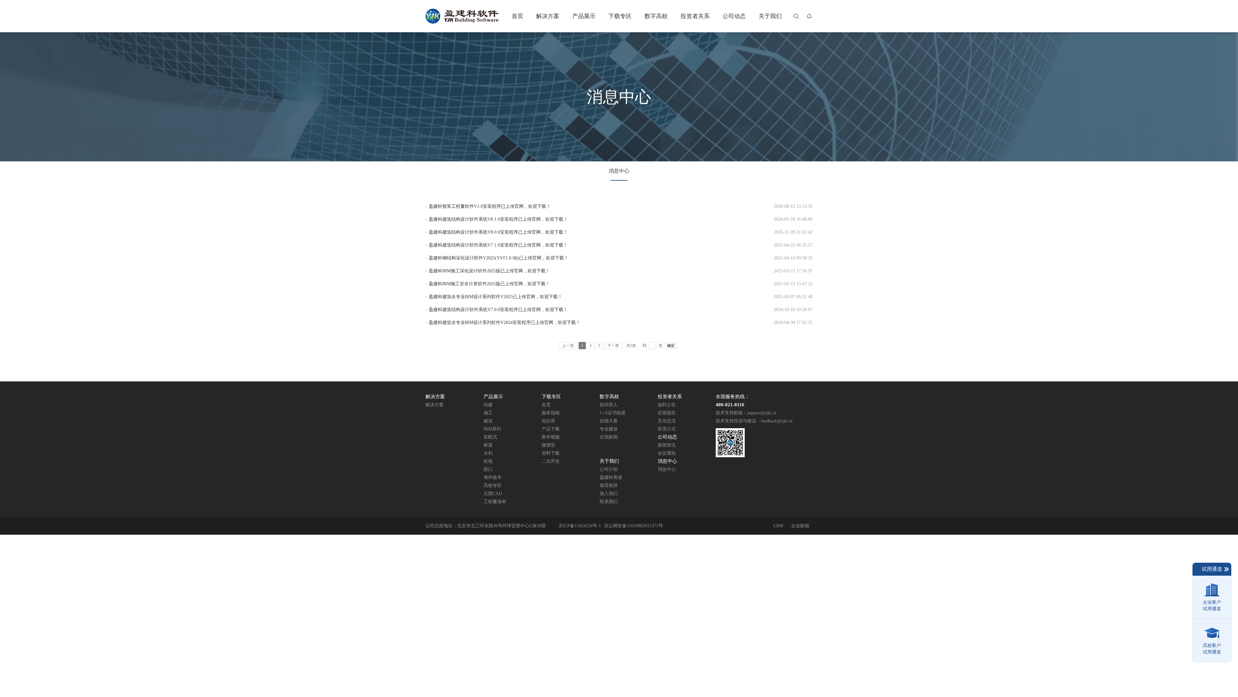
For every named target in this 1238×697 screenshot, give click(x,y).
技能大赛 (609, 421)
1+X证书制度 (613, 412)
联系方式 (667, 429)
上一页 (568, 345)
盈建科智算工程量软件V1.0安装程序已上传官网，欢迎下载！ (490, 206)
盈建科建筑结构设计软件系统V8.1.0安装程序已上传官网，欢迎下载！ (498, 219)
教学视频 (551, 437)
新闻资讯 (667, 445)
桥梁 (488, 445)
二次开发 (551, 461)
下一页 (613, 345)
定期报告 (667, 412)
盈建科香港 (611, 477)
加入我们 (609, 493)
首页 (546, 404)
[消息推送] (809, 16)
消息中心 (619, 171)
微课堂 (548, 445)
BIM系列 (492, 429)
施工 (488, 412)
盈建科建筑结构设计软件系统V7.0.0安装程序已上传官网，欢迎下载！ (498, 309)
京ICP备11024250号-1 (579, 525)
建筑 (488, 421)
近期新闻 (609, 437)
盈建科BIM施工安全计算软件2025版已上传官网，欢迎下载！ (489, 283)
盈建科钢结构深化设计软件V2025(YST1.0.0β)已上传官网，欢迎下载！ (498, 258)
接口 (488, 469)
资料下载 (551, 453)
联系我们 (609, 501)
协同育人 (609, 404)
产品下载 (551, 429)
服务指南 (551, 412)
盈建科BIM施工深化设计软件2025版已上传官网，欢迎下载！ (489, 270)
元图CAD (493, 493)
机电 (488, 461)
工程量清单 (495, 501)
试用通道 (1212, 569)
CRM (778, 525)
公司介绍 (609, 469)
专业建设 (609, 429)
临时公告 (667, 404)
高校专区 (493, 485)
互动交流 (667, 421)
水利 (488, 453)
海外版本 (493, 477)
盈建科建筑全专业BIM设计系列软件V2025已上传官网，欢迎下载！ (495, 296)
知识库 (548, 421)
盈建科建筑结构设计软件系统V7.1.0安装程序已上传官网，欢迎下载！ (498, 245)
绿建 (488, 404)
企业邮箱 (800, 525)
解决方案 (435, 404)
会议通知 (667, 453)
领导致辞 (609, 485)
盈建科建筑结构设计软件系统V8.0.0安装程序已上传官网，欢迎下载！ (498, 232)
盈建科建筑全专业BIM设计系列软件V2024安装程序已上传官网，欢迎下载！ (504, 322)
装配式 (490, 437)
